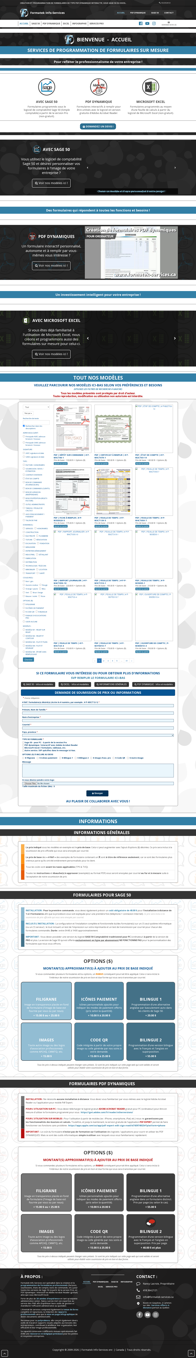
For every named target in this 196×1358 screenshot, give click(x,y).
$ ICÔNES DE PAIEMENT (35, 608)
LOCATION (43, 569)
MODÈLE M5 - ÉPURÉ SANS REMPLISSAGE (36, 653)
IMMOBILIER (30, 569)
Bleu (43, 589)
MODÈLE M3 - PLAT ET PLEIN (36, 642)
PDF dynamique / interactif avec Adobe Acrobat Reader (51, 745)
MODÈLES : (27, 626)
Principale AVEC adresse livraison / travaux (35, 437)
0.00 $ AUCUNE (31, 621)
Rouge (44, 585)
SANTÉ (42, 573)
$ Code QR (120, 758)
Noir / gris (29, 581)
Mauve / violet (31, 596)
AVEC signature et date (35, 453)
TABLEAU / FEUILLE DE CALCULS (34, 509)
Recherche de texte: (31, 418)
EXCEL (66, 23)
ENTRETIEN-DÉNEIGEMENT (36, 551)
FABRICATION (31, 558)
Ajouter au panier (60, 463)
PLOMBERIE (43, 536)
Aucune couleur (32, 585)
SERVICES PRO (96, 23)
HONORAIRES (42, 528)
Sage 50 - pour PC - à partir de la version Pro (45, 742)
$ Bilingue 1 (67, 758)
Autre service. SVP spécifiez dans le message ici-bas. (50, 750)
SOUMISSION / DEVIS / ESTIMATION (34, 470)
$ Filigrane (30, 758)
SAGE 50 (155, 12)
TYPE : (25, 461)
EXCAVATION (31, 543)
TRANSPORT (30, 573)
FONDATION (44, 543)
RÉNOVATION (41, 539)
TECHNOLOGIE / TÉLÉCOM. (36, 566)
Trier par (27, 413)
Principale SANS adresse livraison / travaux (36, 443)
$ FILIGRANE (30, 604)
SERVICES (29, 528)
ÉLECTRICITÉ (30, 536)
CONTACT (169, 12)
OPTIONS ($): (28, 600)
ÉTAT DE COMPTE (32, 478)
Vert (27, 592)
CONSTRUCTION (32, 532)
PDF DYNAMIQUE (138, 12)
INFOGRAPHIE (79, 23)
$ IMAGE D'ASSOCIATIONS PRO (36, 616)
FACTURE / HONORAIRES (35, 465)
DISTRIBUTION (31, 562)
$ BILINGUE (42, 612)
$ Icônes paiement (48, 758)
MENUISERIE (30, 547)
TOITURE (29, 539)
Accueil (24, 23)
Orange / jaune (32, 589)
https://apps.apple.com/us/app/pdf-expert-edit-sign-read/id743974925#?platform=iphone (116, 1125)
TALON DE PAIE (31, 520)
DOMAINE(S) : (28, 525)
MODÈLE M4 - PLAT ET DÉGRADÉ (34, 647)
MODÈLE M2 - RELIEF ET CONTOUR (35, 637)
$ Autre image (136, 758)
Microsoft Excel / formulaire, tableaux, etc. (45, 747)
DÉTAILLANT (43, 554)
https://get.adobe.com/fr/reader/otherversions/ (107, 1112)
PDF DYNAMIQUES (101, 1282)
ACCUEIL (121, 12)
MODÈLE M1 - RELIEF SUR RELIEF (35, 631)
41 (127, 660)
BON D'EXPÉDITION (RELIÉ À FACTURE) (36, 499)
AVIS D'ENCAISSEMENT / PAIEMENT (35, 515)
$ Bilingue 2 (83, 758)
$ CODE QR (30, 612)
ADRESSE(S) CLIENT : (31, 433)
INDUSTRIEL (30, 554)
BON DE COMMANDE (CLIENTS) (38, 488)
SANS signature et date (35, 457)
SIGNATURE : (28, 449)
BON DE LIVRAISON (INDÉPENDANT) (33, 493)
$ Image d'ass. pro (102, 758)
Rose (43, 596)
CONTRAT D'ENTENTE (34, 475)
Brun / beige (38, 592)
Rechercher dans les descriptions (34, 427)
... (121, 660)
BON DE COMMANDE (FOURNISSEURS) (34, 483)
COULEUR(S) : (28, 577)
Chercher (28, 659)
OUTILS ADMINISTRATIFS (35, 504)
